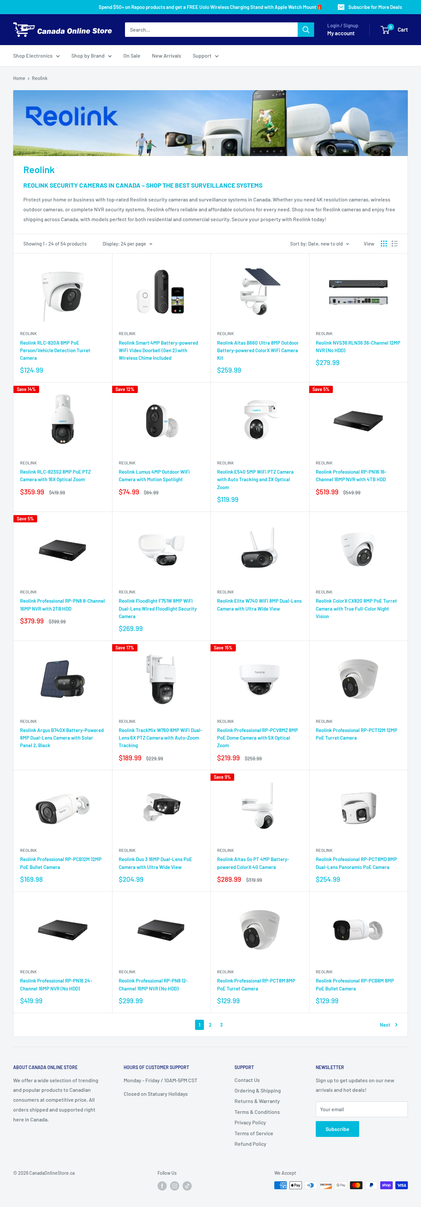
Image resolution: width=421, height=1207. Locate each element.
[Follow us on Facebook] (162, 1186)
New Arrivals (166, 55)
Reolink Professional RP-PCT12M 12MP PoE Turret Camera (356, 734)
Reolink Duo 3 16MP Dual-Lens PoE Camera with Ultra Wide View (155, 863)
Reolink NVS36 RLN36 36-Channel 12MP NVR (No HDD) (358, 346)
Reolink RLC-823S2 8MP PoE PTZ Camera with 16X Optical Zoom (55, 475)
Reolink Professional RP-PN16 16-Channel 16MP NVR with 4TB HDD (351, 475)
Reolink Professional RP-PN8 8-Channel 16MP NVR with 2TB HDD (62, 604)
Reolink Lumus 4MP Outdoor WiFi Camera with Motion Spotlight (154, 475)
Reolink (39, 78)
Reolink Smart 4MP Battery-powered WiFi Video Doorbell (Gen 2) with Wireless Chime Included (158, 350)
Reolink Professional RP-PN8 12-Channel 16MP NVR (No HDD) (153, 984)
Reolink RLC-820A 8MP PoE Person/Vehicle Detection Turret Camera (55, 350)
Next (385, 1025)
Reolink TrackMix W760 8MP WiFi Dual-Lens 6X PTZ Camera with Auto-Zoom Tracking (160, 737)
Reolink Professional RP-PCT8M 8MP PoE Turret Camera (256, 984)
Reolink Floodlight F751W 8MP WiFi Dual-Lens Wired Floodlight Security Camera (158, 608)
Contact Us (247, 1080)
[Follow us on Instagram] (174, 1186)
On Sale (131, 55)
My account (341, 33)
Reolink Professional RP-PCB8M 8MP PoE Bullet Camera (355, 984)
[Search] (306, 29)
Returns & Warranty (257, 1101)
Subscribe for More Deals (375, 7)
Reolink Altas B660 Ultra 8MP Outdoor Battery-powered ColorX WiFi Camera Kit (258, 350)
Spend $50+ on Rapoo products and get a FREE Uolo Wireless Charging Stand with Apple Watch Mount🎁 (211, 7)
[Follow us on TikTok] (187, 1186)
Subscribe (337, 1129)
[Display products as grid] (384, 244)
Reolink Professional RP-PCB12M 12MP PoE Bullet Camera (61, 863)
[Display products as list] (395, 244)
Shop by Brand (88, 55)
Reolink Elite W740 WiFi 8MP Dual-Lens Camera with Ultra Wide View (259, 604)
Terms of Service (254, 1133)
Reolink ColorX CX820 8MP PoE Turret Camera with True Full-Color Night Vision (356, 608)
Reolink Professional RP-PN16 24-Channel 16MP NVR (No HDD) (56, 984)
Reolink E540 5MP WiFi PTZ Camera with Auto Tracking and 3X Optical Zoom (255, 479)
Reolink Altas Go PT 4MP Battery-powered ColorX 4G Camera (253, 863)
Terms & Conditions (257, 1112)
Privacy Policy (250, 1122)
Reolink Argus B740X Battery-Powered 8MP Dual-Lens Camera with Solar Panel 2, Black (62, 737)
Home (19, 78)
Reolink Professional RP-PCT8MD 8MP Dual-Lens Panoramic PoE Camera (356, 863)
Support (202, 55)
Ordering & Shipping (258, 1090)
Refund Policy (250, 1144)
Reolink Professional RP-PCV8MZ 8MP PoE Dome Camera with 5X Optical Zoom (257, 737)
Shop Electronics (33, 55)
